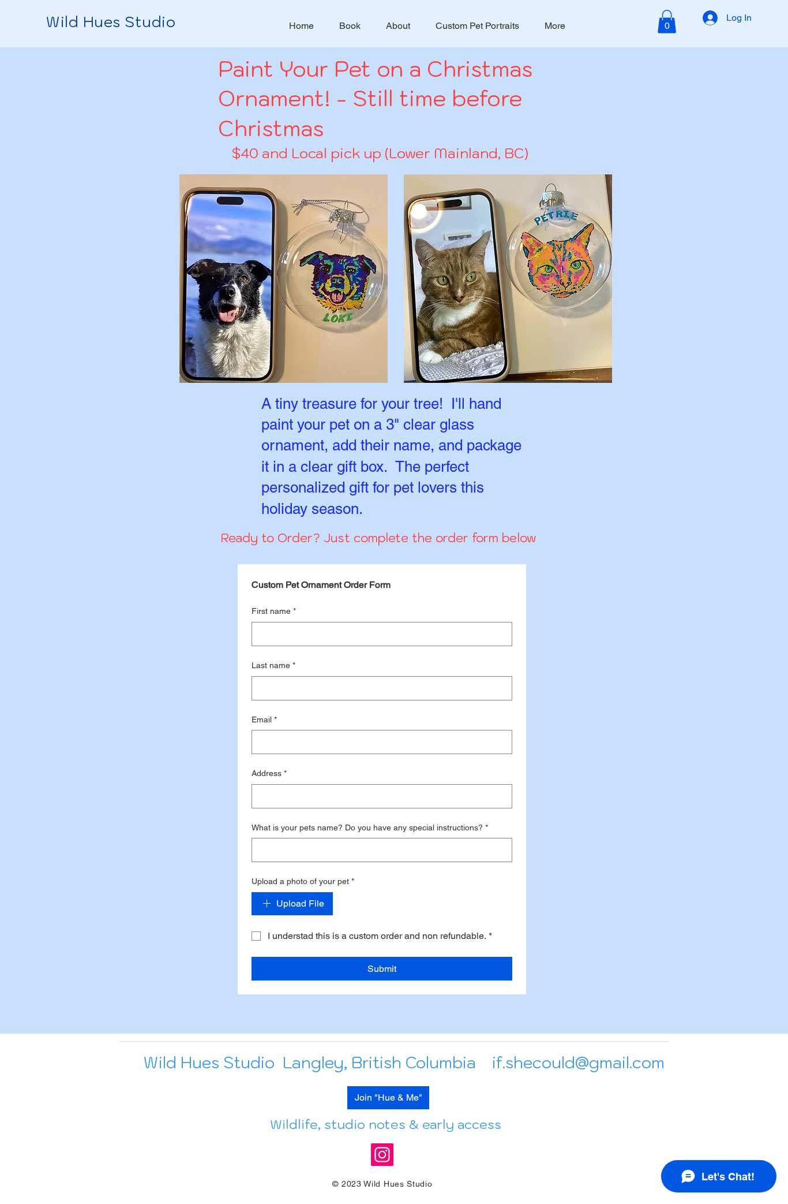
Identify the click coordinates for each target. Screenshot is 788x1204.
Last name (273, 665)
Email (264, 719)
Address (269, 773)
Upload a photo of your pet (303, 881)
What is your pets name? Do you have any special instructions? (370, 827)
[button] (667, 21)
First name (274, 611)
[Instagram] (382, 1154)
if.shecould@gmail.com (578, 1062)
